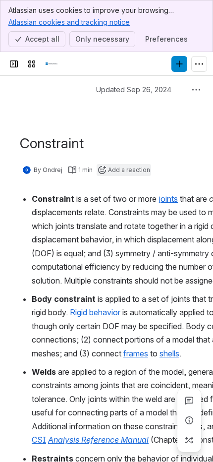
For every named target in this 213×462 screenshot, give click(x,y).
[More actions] (196, 90)
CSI (39, 440)
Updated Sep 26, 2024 (142, 89)
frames (135, 353)
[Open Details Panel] (189, 420)
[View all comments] (189, 400)
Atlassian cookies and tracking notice (69, 22)
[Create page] (189, 440)
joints (168, 199)
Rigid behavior (95, 312)
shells (169, 353)
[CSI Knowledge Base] (51, 64)
